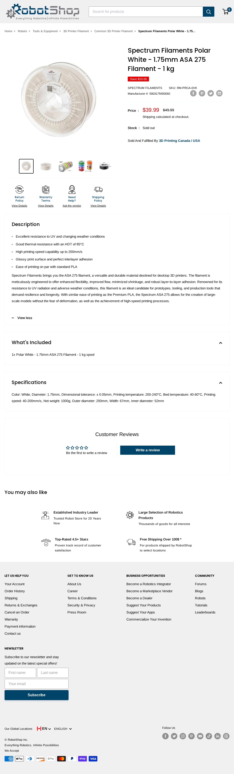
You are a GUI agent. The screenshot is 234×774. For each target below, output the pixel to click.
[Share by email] (219, 93)
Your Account (14, 584)
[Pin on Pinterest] (202, 93)
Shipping (11, 598)
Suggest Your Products (143, 605)
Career (72, 591)
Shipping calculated (157, 117)
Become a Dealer (139, 598)
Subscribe (36, 695)
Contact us (13, 633)
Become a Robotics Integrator (148, 584)
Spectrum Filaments (145, 88)
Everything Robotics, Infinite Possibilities (32, 745)
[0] (226, 11)
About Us (74, 584)
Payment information (20, 626)
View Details (19, 205)
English (61, 728)
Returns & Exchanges (21, 605)
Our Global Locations (18, 728)
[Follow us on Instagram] (183, 736)
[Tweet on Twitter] (210, 93)
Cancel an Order (17, 612)
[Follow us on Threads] (226, 736)
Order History (15, 591)
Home (8, 31)
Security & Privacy (81, 605)
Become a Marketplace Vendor (149, 591)
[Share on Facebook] (193, 93)
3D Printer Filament (76, 31)
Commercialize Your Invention (148, 619)
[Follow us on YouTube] (200, 736)
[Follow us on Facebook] (165, 736)
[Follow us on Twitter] (174, 736)
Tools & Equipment (45, 31)
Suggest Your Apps (140, 612)
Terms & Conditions (82, 598)
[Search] (208, 12)
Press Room (76, 612)
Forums (201, 584)
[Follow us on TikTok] (209, 736)
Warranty (11, 619)
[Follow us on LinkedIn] (217, 736)
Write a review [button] (148, 450)
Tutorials (201, 605)
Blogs (199, 591)
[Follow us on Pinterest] (191, 736)
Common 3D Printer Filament (113, 31)
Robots (22, 31)
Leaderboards (205, 612)
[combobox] (146, 11)
